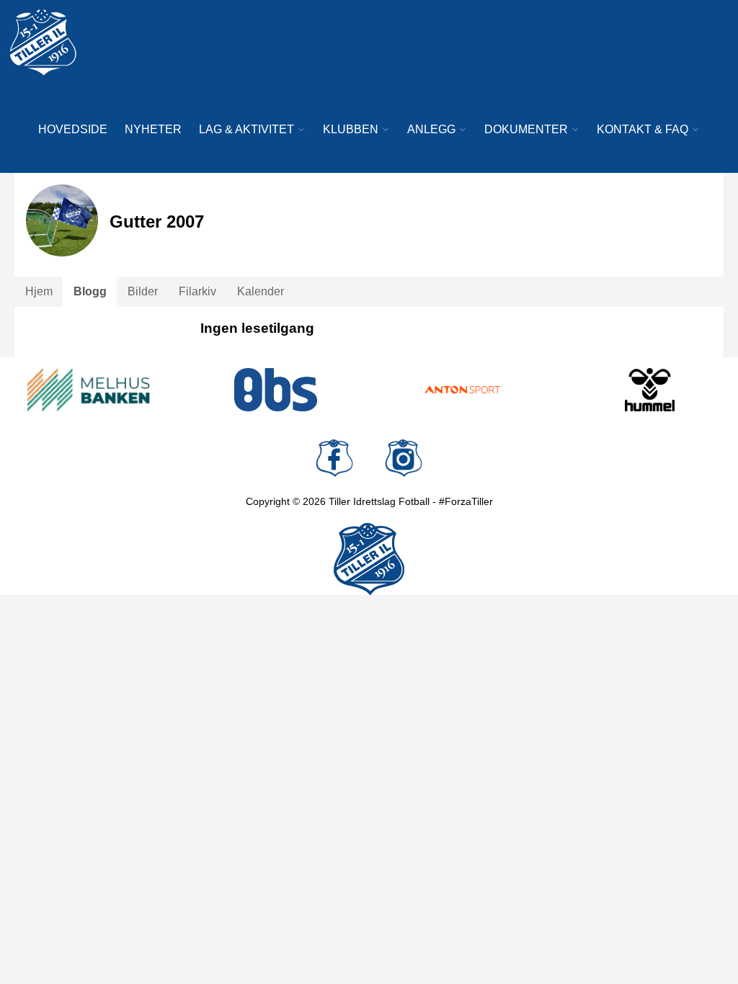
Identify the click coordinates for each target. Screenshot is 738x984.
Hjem (39, 291)
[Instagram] (403, 458)
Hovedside (72, 129)
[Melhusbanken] (88, 389)
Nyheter (153, 129)
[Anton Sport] (462, 389)
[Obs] (276, 389)
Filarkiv (197, 291)
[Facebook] (334, 458)
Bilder (143, 291)
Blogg (90, 291)
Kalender (260, 291)
